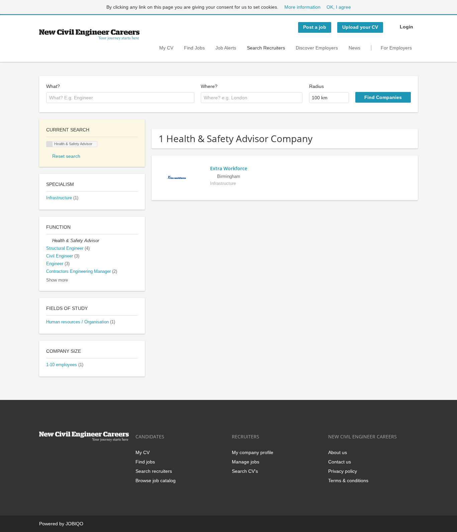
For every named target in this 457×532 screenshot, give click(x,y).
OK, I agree (339, 7)
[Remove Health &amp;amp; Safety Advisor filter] (49, 240)
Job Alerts (225, 47)
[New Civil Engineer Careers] (89, 34)
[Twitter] (55, 455)
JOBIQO (74, 523)
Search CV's (245, 471)
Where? (209, 86)
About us (337, 452)
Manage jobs (245, 461)
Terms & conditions (348, 480)
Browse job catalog (155, 480)
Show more (57, 280)
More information (302, 7)
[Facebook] (44, 455)
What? (53, 86)
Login (406, 26)
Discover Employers (317, 47)
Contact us (339, 461)
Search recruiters (153, 471)
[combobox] (120, 97)
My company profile (252, 452)
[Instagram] (77, 455)
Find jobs (145, 461)
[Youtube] (87, 455)
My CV (166, 47)
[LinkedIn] (66, 455)
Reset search (66, 156)
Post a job (314, 27)
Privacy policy (342, 471)
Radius (316, 86)
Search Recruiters (266, 47)
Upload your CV (360, 27)
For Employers (396, 47)
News (354, 47)
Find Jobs (194, 47)
